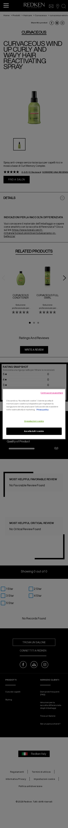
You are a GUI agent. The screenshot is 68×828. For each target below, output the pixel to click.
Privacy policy (42, 410)
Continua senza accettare (52, 393)
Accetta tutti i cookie (34, 431)
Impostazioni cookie (34, 421)
